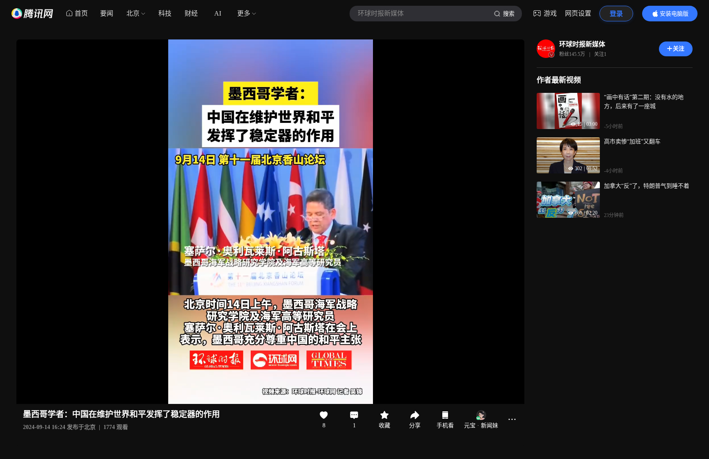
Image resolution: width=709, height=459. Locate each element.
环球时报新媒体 (582, 44)
